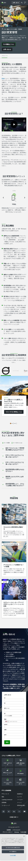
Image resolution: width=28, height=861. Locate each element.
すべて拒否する (12, 851)
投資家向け (20, 794)
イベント (19, 802)
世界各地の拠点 (21, 805)
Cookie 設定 (23, 832)
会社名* (6, 724)
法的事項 (9, 829)
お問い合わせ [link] (7, 49)
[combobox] (7, 721)
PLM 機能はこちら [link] (8, 44)
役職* (5, 729)
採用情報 (4, 802)
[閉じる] (24, 836)
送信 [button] (7, 742)
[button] (14, 715)
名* (5, 697)
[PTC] (14, 823)
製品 (3, 796)
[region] (13, 847)
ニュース (19, 796)
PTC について (5, 794)
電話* (5, 719)
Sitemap (16, 832)
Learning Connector (7, 799)
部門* (5, 734)
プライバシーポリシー (8, 832)
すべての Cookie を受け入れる (13, 847)
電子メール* (7, 708)
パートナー (20, 799)
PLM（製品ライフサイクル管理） (10, 29)
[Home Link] (2, 29)
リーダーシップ (6, 805)
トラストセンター (16, 829)
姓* (5, 703)
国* (5, 713)
